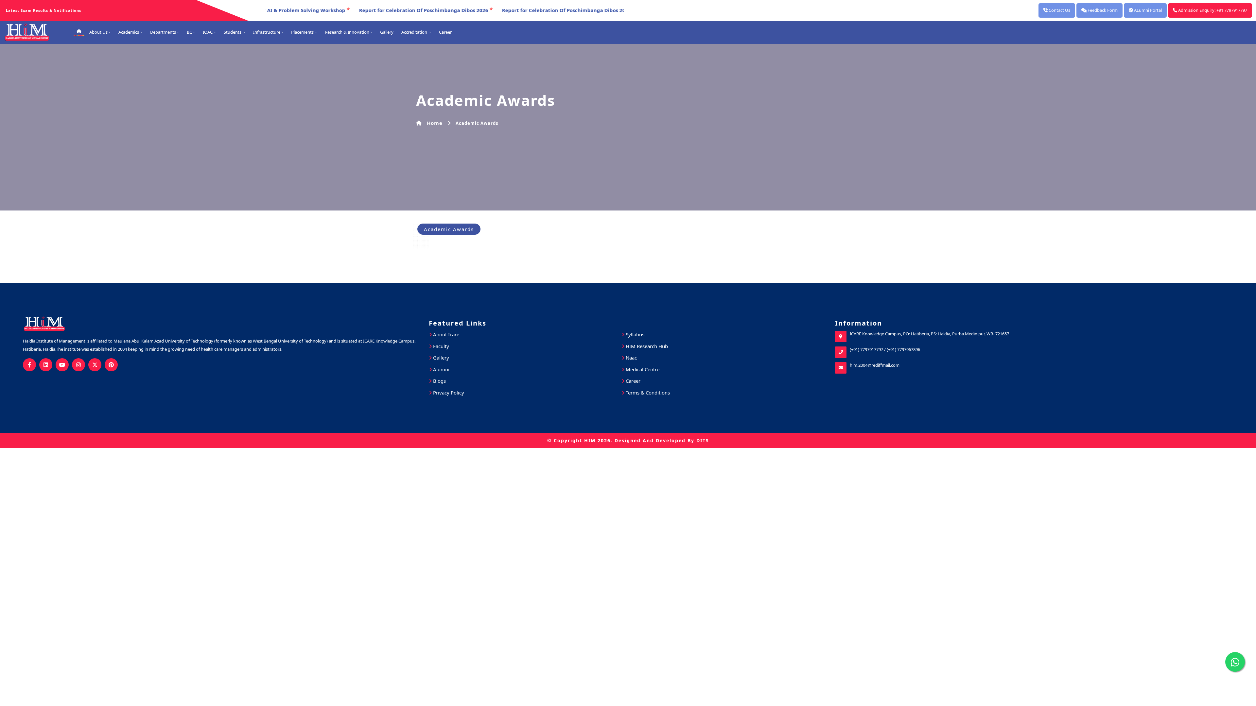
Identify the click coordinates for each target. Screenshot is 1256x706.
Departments (163, 32)
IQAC (208, 32)
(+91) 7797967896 (903, 349)
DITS (702, 440)
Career (445, 32)
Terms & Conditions (647, 392)
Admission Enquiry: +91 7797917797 (1212, 10)
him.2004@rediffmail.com (874, 365)
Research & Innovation (347, 32)
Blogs (439, 381)
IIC (189, 32)
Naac (630, 357)
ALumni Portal (1147, 10)
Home (435, 123)
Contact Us (1059, 10)
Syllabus (634, 334)
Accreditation (414, 32)
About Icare (445, 334)
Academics (128, 32)
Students (233, 32)
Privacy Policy (448, 392)
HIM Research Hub (646, 346)
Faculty (440, 346)
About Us (98, 32)
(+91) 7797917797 (866, 349)
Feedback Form (1102, 10)
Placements (302, 32)
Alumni (440, 369)
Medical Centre (641, 369)
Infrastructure (266, 32)
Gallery (386, 32)
